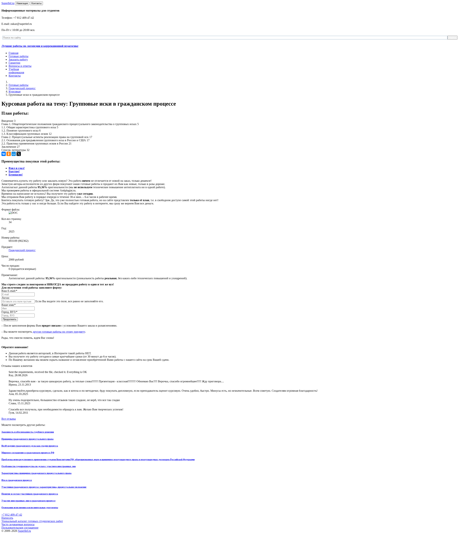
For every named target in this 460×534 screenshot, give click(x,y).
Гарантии (14, 62)
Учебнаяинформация (16, 71)
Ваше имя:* (8, 304)
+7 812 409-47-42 (11, 514)
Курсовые (15, 91)
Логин (5, 297)
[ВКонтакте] (3, 154)
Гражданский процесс (22, 88)
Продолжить (9, 319)
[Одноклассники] (8, 154)
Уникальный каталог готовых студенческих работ (32, 521)
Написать (7, 517)
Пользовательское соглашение (19, 527)
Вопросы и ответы (20, 65)
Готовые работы (18, 56)
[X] (19, 154)
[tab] (17, 168)
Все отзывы (8, 418)
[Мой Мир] (14, 154)
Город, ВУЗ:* (9, 311)
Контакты (15, 75)
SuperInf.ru (24, 530)
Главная (13, 53)
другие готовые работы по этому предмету (59, 331)
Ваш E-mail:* (9, 290)
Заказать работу (18, 59)
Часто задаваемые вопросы (17, 524)
